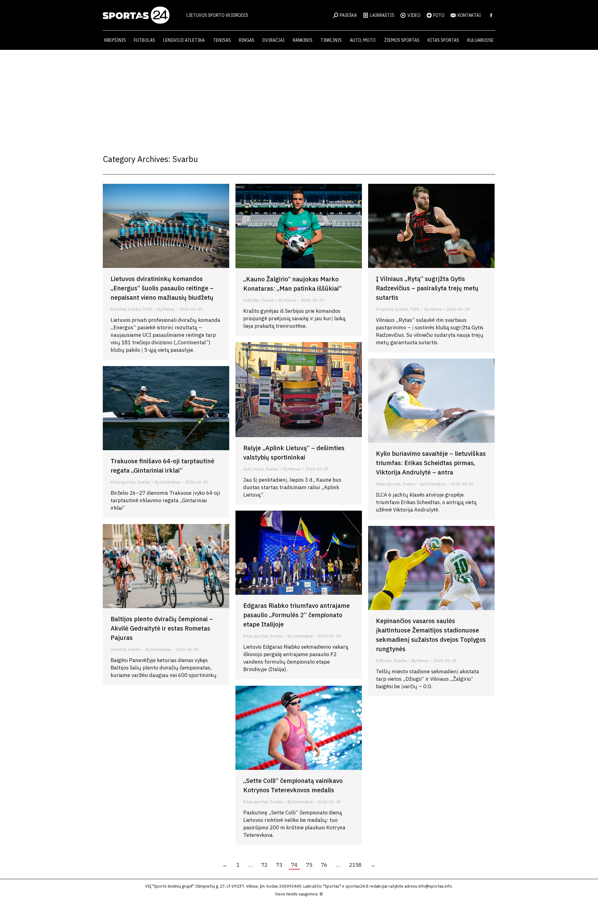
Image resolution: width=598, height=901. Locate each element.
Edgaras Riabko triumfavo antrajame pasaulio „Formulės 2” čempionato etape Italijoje (296, 614)
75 (309, 864)
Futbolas (251, 300)
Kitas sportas (388, 484)
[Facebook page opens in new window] (491, 15)
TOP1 (148, 309)
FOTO (438, 15)
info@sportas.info (435, 886)
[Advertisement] (299, 96)
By (166, 309)
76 (324, 864)
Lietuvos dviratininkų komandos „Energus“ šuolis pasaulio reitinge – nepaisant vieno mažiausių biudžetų (162, 288)
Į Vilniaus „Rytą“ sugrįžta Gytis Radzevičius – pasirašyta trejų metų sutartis (427, 288)
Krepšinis (384, 309)
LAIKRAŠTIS (382, 15)
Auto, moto (253, 469)
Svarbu (134, 309)
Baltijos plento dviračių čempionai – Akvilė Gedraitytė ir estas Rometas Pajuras (162, 628)
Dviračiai (118, 309)
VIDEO (413, 15)
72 (264, 864)
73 (279, 864)
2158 (355, 864)
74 (294, 864)
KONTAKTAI (469, 15)
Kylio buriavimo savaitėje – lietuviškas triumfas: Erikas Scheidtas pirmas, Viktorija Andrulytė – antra (431, 462)
